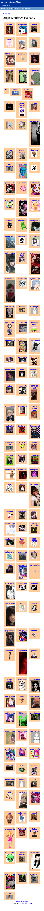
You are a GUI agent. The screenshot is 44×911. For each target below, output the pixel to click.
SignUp (3, 5)
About (18, 902)
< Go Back (7, 13)
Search (27, 9)
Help (22, 902)
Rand (11, 9)
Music (22, 9)
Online (16, 9)
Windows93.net (26, 903)
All (7, 9)
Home (3, 9)
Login (9, 5)
